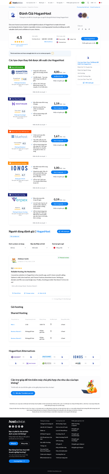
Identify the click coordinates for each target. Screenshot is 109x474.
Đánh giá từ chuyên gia (85, 67)
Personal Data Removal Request (45, 450)
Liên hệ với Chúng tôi (46, 427)
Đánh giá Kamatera (20, 83)
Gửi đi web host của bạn (46, 438)
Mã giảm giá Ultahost (78, 444)
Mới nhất (35, 248)
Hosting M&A (18, 461)
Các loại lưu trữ (30, 2)
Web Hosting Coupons (75, 424)
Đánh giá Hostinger (20, 115)
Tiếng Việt (59, 248)
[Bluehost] (19, 136)
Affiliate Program (45, 434)
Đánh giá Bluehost (20, 147)
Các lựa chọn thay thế (85, 79)
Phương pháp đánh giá (83, 7)
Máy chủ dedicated (61, 451)
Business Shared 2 (16, 338)
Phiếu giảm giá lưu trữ (75, 2)
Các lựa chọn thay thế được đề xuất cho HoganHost (88, 63)
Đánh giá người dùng (84, 70)
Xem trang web (58, 108)
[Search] (88, 2)
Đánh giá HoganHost (35, 13)
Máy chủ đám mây (61, 447)
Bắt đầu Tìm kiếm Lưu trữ (24, 393)
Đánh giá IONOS (20, 178)
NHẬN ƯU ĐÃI (58, 76)
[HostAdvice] (16, 2)
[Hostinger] (19, 103)
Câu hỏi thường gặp (84, 76)
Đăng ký (13, 443)
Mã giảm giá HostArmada (75, 434)
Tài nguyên (60, 2)
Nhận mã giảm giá (59, 80)
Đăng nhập (24, 443)
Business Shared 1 (16, 331)
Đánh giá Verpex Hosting (20, 212)
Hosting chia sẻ (60, 434)
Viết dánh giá (65, 231)
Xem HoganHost (89, 38)
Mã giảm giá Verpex (77, 447)
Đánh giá (41, 2)
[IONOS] (19, 168)
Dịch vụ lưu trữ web (62, 427)
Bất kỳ (13, 248)
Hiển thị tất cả (48, 41)
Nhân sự (42, 430)
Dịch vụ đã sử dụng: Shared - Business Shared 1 (24, 286)
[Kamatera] (19, 72)
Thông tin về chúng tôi (46, 423)
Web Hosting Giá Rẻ (62, 437)
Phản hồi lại (17, 293)
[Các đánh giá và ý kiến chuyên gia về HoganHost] (79, 29)
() (43, 293)
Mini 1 (12, 324)
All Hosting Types (61, 423)
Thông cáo (43, 446)
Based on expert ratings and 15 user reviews (19, 45)
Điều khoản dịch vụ (45, 457)
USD (93, 2)
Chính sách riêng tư (45, 454)
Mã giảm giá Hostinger (75, 439)
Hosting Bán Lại (60, 454)
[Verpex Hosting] (19, 199)
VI (101, 2)
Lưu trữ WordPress (61, 430)
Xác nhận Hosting (45, 442)
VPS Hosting (59, 440)
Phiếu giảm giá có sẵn (90, 43)
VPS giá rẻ (59, 444)
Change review (30, 293)
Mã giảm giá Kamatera (75, 429)
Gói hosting (81, 73)
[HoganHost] (13, 15)
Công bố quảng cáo (95, 7)
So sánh (50, 2)
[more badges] (88, 17)
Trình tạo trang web (61, 457)
